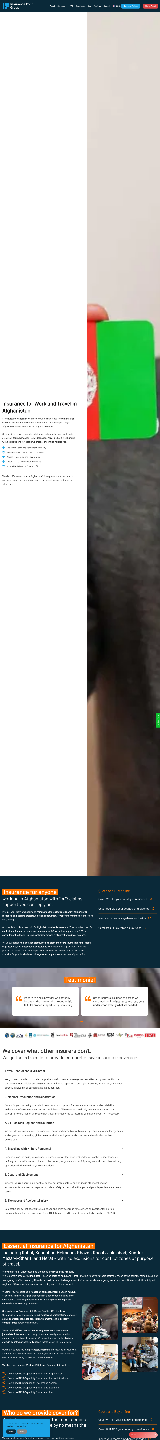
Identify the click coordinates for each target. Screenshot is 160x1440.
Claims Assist (150, 6)
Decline (21, 1431)
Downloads (80, 6)
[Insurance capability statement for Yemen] (35, 1382)
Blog (89, 6)
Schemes (61, 6)
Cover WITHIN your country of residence (122, 899)
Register (97, 6)
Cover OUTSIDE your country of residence (123, 908)
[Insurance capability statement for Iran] (35, 1392)
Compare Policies (131, 6)
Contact (107, 6)
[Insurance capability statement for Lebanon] (35, 1387)
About (52, 6)
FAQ (71, 6)
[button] (118, 6)
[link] (54, 1001)
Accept (11, 1431)
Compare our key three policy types (119, 927)
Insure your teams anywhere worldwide (122, 918)
